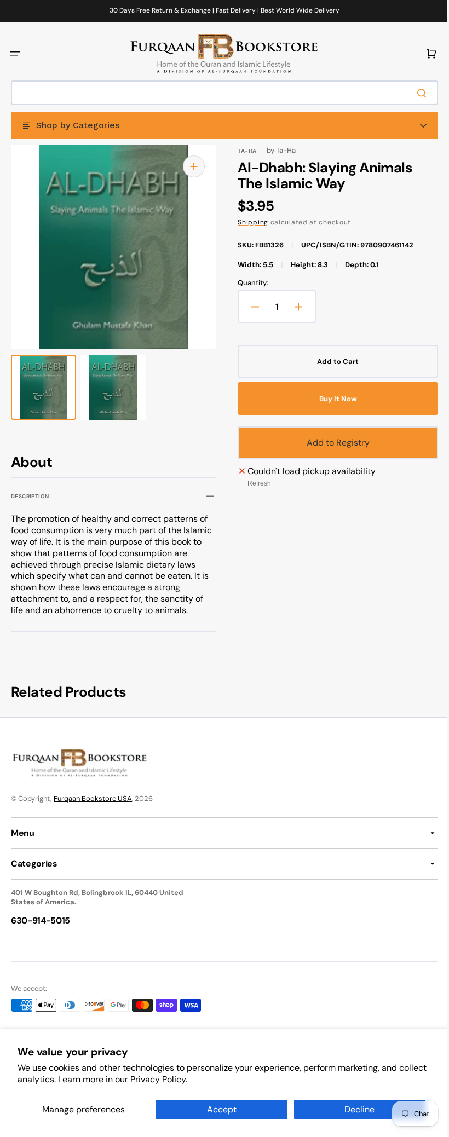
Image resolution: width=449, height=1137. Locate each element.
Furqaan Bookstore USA (93, 798)
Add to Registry (332, 442)
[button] (15, 54)
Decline (353, 1109)
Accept (217, 1109)
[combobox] (220, 92)
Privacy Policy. (188, 1079)
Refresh (255, 483)
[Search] (415, 93)
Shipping (249, 222)
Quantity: (249, 283)
